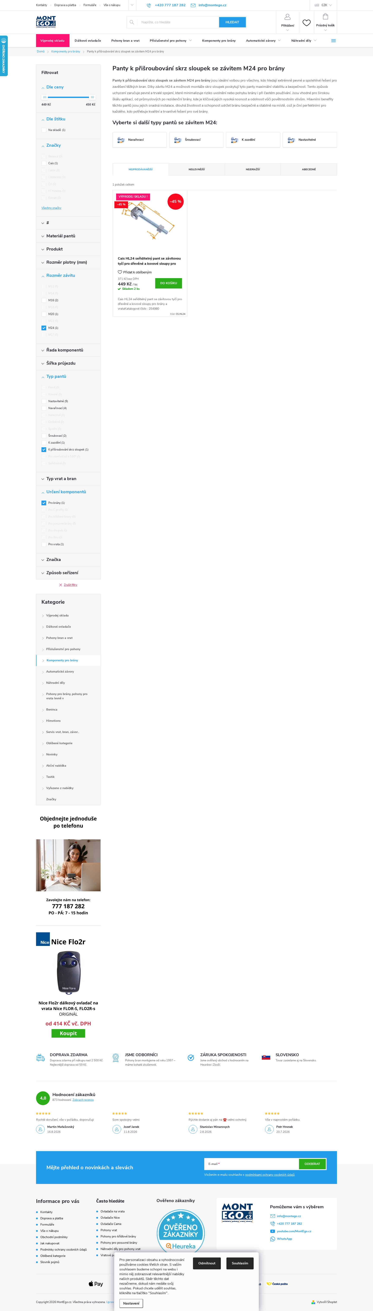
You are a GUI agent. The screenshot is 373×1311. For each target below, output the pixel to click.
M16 (52, 300)
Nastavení (131, 1303)
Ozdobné (55, 422)
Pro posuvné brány (61, 524)
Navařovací (57, 408)
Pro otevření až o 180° (63, 457)
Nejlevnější (197, 169)
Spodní (54, 429)
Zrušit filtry (70, 585)
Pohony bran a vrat (59, 638)
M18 (52, 307)
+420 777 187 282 (289, 1224)
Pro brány (56, 503)
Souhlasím (240, 1263)
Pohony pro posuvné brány (119, 1243)
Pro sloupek (57, 531)
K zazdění (56, 443)
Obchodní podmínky (54, 1237)
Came (53, 170)
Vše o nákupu (112, 5)
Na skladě (56, 130)
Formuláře (90, 5)
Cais (52, 163)
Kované (54, 394)
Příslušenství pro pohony (63, 649)
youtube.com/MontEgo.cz (294, 1231)
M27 (52, 335)
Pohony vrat (109, 1230)
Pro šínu (55, 537)
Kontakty (41, 5)
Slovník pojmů (49, 1262)
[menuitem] (53, 40)
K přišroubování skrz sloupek (68, 450)
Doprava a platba (65, 5)
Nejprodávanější (140, 169)
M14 (52, 293)
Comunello (56, 177)
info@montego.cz (289, 1216)
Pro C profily (57, 510)
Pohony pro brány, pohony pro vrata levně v (66, 696)
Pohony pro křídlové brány (119, 1236)
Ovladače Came (111, 1224)
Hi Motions (56, 191)
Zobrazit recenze (83, 1100)
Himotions (53, 721)
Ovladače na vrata (113, 1211)
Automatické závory (60, 672)
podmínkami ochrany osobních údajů (270, 1175)
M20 (52, 314)
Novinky (51, 754)
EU (51, 184)
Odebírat (312, 1164)
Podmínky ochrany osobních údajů (63, 1250)
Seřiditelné (56, 463)
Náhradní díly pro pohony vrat (121, 1249)
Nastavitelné (57, 401)
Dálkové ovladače (58, 627)
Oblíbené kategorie (59, 743)
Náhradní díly (55, 683)
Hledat (232, 22)
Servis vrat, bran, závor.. (62, 732)
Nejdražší (253, 169)
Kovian (54, 198)
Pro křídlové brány (61, 517)
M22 (52, 321)
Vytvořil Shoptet (327, 1302)
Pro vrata (55, 544)
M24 (52, 328)
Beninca (55, 156)
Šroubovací (57, 436)
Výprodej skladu (57, 615)
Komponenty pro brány (62, 660)
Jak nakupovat (49, 1243)
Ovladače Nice (110, 1218)
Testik (50, 777)
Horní (53, 387)
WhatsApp (284, 1239)
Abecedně (309, 169)
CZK (324, 5)
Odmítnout (206, 1263)
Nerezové (56, 415)
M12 (52, 286)
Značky (51, 799)
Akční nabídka (56, 766)
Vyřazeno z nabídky (59, 788)
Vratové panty (110, 1255)
